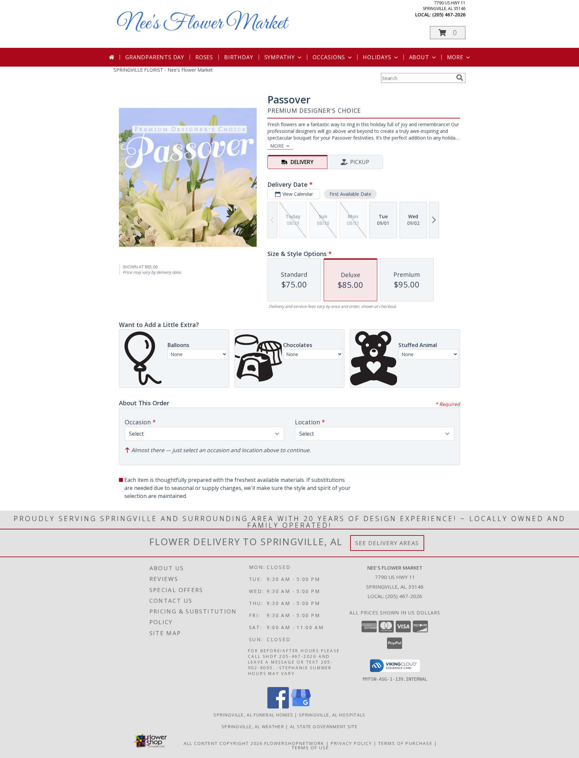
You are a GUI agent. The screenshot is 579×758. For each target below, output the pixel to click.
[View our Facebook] (278, 706)
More (455, 57)
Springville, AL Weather (252, 727)
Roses (204, 57)
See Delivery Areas (387, 543)
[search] (459, 77)
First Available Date (350, 194)
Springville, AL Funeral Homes (253, 715)
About (419, 57)
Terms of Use (310, 748)
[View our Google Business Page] (301, 706)
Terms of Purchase (405, 743)
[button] (447, 32)
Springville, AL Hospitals (332, 715)
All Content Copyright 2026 (223, 743)
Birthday (238, 57)
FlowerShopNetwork (294, 743)
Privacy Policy (351, 743)
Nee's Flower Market (202, 23)
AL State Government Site (324, 727)
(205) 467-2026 (448, 14)
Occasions (329, 57)
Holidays (377, 57)
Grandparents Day (154, 57)
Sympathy (279, 57)
